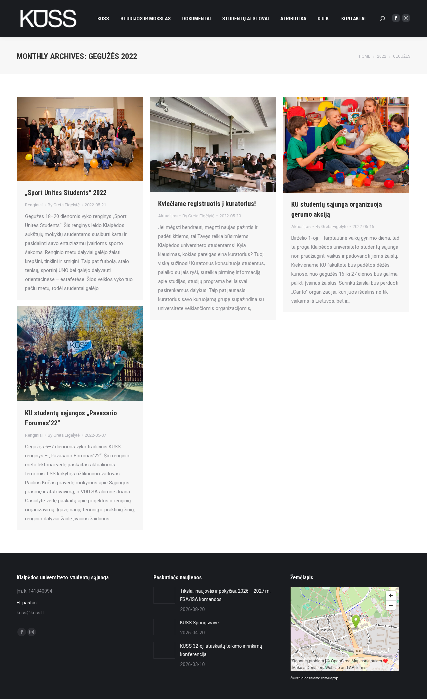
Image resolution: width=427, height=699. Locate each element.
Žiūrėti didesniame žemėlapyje (314, 678)
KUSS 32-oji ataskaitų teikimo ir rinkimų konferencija (221, 650)
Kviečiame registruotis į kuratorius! (207, 204)
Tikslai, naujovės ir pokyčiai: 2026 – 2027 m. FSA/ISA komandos (225, 595)
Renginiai (34, 204)
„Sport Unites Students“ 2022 (65, 193)
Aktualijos (167, 215)
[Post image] (164, 595)
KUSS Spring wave (199, 622)
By (64, 204)
